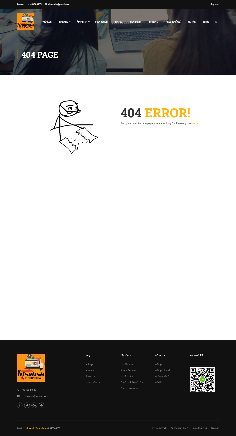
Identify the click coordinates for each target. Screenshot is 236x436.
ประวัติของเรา (127, 364)
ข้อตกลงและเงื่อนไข (180, 428)
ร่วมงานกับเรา (93, 382)
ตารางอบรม (101, 21)
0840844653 (36, 4)
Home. (195, 123)
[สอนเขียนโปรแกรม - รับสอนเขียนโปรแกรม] (25, 23)
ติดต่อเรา (90, 376)
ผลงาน (118, 21)
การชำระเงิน (127, 376)
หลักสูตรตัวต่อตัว (163, 370)
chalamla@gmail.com (58, 4)
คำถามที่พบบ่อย (128, 370)
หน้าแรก (47, 21)
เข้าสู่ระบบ (214, 4)
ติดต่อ (206, 21)
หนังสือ (192, 21)
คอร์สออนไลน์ (173, 21)
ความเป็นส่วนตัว (159, 428)
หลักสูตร (63, 21)
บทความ (153, 21)
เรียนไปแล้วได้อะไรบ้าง (132, 382)
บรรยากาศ (135, 21)
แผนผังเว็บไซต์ (200, 428)
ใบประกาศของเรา (129, 388)
